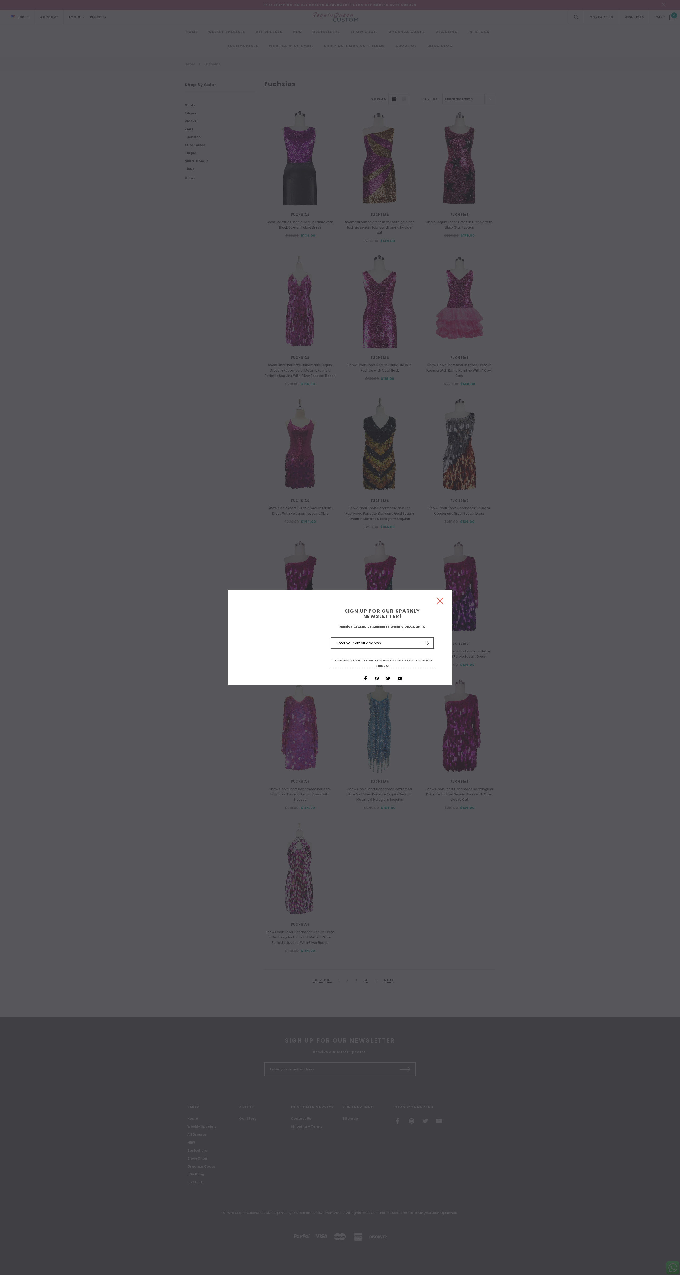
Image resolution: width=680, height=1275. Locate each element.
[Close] (440, 602)
